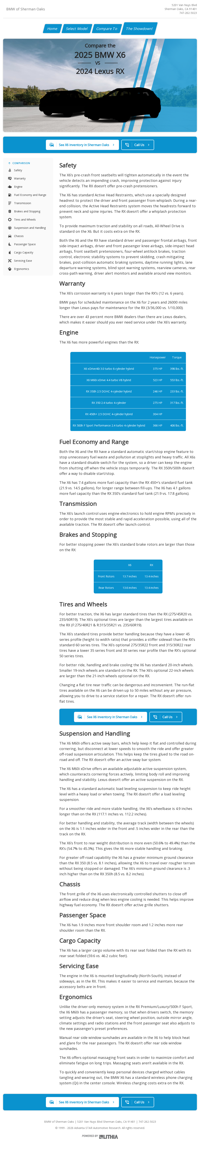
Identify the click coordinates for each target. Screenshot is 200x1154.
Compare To (107, 28)
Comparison (21, 163)
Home (52, 28)
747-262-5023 (188, 13)
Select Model (77, 28)
